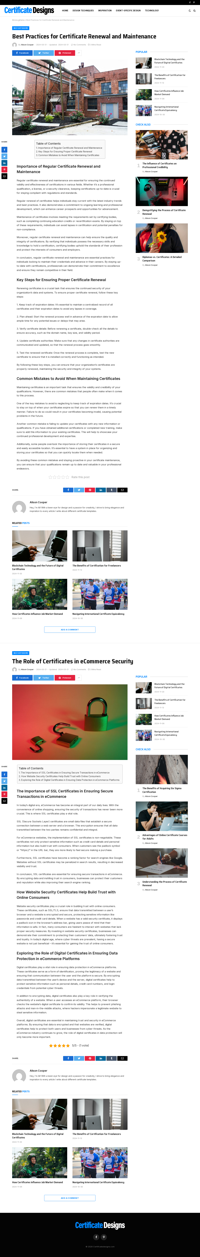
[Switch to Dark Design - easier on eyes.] (190, 10)
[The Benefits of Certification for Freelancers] (100, 545)
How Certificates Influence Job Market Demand (37, 614)
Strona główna (18, 20)
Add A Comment (70, 629)
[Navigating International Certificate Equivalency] (100, 594)
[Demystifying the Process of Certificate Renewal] (162, 191)
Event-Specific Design (128, 10)
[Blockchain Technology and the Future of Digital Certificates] (39, 545)
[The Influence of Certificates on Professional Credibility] (162, 144)
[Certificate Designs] (29, 10)
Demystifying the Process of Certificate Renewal (164, 212)
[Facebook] (4, 150)
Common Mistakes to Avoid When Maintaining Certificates (68, 155)
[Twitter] (4, 156)
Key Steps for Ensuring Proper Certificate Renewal (65, 151)
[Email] (4, 176)
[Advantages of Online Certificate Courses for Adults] (162, 816)
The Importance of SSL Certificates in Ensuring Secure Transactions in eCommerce (65, 772)
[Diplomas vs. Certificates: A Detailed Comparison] (162, 238)
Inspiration (105, 10)
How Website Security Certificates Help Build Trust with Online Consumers (61, 776)
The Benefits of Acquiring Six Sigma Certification (161, 790)
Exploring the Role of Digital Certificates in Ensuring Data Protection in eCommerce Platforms (70, 780)
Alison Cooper (27, 45)
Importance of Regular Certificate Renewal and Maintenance (70, 148)
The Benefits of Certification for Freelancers (96, 565)
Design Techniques (83, 10)
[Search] (194, 10)
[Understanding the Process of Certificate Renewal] (162, 863)
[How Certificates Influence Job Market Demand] (39, 594)
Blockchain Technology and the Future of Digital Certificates (37, 567)
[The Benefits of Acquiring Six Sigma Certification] (162, 769)
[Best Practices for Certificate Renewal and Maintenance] (70, 97)
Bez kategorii (21, 28)
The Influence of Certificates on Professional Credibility (159, 165)
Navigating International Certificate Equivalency (98, 614)
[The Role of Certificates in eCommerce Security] (70, 722)
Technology (152, 10)
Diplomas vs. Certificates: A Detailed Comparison (162, 258)
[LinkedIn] (4, 163)
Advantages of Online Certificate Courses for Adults (164, 837)
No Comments (80, 45)
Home (65, 10)
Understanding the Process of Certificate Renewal (164, 883)
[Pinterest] (4, 169)
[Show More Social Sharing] (79, 53)
